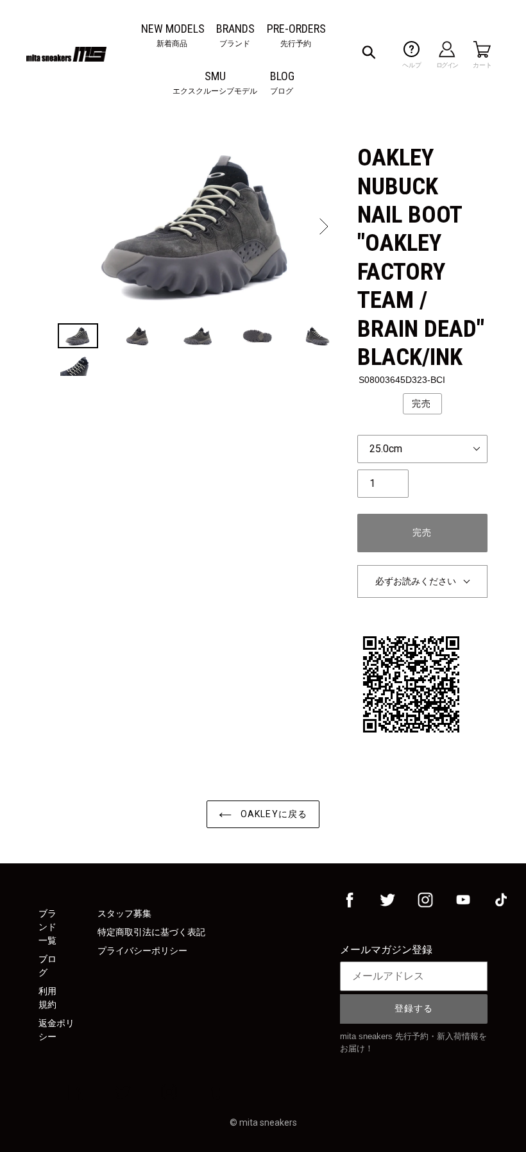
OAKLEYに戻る (272, 814)
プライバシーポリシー (142, 950)
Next (322, 226)
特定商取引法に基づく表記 (151, 932)
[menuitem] (173, 28)
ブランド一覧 (47, 926)
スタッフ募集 (124, 913)
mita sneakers (268, 1122)
